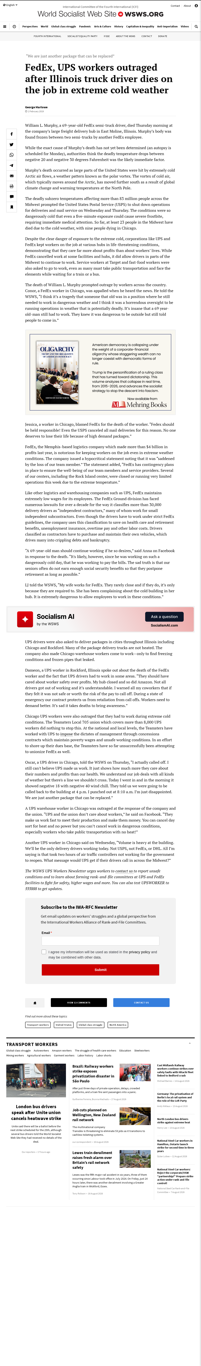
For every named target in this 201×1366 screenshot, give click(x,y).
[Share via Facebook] (11, 134)
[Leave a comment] (11, 197)
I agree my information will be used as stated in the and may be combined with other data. (102, 954)
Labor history (85, 1055)
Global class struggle (90, 1024)
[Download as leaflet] (11, 186)
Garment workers (64, 1055)
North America (118, 1024)
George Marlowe (36, 107)
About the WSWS (125, 36)
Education (125, 1050)
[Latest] (14, 28)
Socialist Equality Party (82, 36)
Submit (101, 970)
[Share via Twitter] (11, 144)
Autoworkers (41, 1050)
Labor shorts (103, 1055)
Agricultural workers (39, 1055)
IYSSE (107, 36)
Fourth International (47, 36)
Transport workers (38, 1024)
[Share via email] (11, 176)
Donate (162, 36)
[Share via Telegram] (11, 165)
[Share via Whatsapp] (11, 155)
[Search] (196, 28)
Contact (175, 5)
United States (64, 1024)
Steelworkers (142, 1050)
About (187, 5)
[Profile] (196, 6)
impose (66, 734)
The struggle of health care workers (95, 1050)
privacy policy (139, 952)
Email (46, 933)
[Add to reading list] (11, 207)
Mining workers (15, 1055)
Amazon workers (62, 1050)
